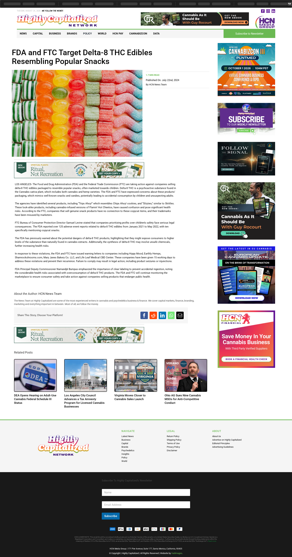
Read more (212, 541)
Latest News (127, 436)
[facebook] (263, 11)
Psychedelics (127, 450)
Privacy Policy (173, 447)
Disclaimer (172, 450)
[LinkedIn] (162, 315)
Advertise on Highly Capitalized (226, 440)
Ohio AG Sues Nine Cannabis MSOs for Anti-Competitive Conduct (183, 399)
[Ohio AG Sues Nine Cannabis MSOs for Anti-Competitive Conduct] (186, 375)
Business (125, 440)
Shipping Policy (174, 440)
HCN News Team (158, 84)
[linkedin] (273, 11)
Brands (124, 447)
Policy (124, 457)
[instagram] (268, 11)
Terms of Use (173, 443)
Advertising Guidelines (223, 447)
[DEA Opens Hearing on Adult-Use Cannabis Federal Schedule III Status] (35, 375)
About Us (216, 436)
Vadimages (176, 553)
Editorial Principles (221, 443)
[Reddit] (153, 315)
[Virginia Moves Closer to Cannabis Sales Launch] (136, 375)
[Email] (180, 315)
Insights (125, 454)
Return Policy (173, 436)
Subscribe (110, 516)
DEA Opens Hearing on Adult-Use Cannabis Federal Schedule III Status (35, 399)
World (124, 461)
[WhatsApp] (171, 315)
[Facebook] (144, 315)
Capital (124, 443)
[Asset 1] (57, 15)
